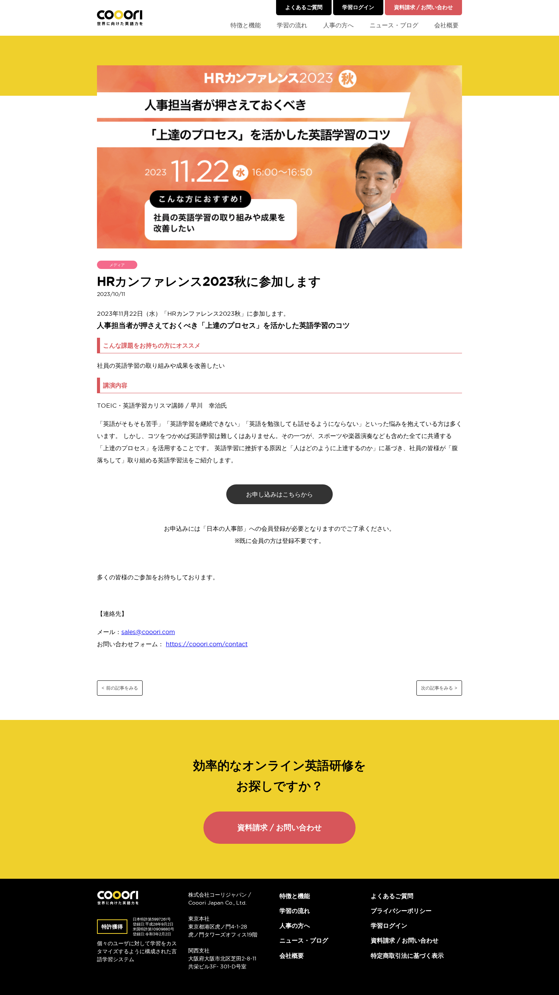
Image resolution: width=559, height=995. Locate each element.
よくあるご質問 (303, 7)
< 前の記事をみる (120, 687)
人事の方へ (338, 25)
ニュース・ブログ (394, 25)
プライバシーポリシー (401, 910)
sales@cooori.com (148, 631)
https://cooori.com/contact (207, 644)
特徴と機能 (245, 25)
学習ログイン (358, 7)
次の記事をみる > (439, 687)
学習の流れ (292, 25)
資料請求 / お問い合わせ (423, 7)
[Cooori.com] (120, 17)
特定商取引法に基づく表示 (407, 955)
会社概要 (446, 25)
